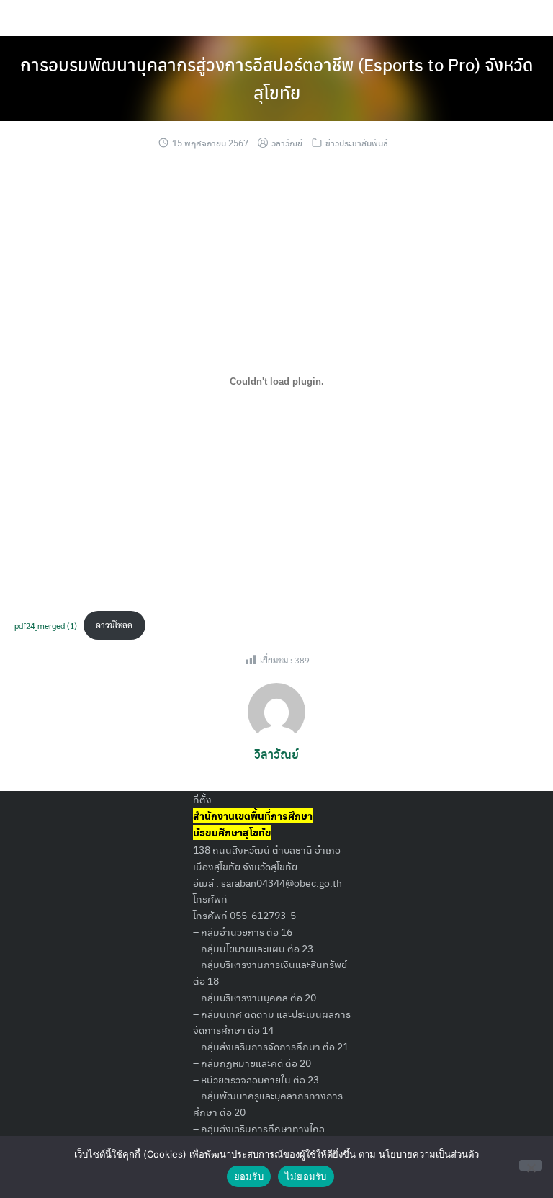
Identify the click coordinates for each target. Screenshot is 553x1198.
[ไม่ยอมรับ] (530, 1165)
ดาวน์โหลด (114, 624)
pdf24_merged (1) (45, 624)
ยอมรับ (249, 1176)
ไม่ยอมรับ (306, 1176)
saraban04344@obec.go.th (281, 882)
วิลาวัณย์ (286, 142)
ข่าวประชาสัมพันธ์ (356, 142)
